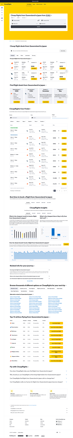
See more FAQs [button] (30, 280)
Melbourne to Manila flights (15, 311)
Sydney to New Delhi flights (34, 309)
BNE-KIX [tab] (33, 202)
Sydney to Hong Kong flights (15, 303)
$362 (48, 15)
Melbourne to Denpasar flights (15, 298)
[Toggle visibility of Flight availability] (54, 238)
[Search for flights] (1, 8)
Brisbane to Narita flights (52, 306)
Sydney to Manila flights (33, 306)
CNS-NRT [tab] (28, 202)
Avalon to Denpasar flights (15, 304)
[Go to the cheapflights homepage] (8, 4)
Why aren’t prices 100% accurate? (17, 412)
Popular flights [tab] (59, 288)
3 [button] (59, 190)
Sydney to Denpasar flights (15, 296)
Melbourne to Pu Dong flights (34, 311)
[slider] (68, 118)
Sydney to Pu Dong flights (15, 309)
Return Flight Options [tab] (15, 291)
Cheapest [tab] (12, 55)
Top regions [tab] (31, 291)
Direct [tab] (22, 55)
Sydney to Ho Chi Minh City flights (35, 301)
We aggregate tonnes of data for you (17, 410)
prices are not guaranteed (32, 405)
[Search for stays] (1, 10)
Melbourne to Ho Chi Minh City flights (55, 303)
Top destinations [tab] (24, 291)
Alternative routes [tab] (14, 288)
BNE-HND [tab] (43, 202)
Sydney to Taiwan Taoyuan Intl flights (55, 309)
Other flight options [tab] (51, 288)
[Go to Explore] (1, 15)
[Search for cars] (1, 12)
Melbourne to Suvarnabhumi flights (35, 298)
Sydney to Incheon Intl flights (53, 304)
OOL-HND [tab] (49, 202)
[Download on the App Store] (59, 424)
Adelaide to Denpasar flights (53, 312)
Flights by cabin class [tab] (41, 288)
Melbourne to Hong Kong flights (16, 312)
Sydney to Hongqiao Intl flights (54, 301)
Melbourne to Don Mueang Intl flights (55, 311)
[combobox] (13, 17)
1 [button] (54, 190)
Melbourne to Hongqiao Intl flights (35, 304)
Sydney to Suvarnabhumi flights (35, 296)
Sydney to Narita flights (14, 301)
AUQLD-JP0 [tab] (28, 213)
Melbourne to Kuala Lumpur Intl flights (55, 298)
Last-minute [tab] (27, 55)
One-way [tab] (33, 55)
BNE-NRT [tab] (38, 202)
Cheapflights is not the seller (16, 408)
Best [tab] (17, 55)
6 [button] (64, 190)
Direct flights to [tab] (32, 288)
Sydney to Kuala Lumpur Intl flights (35, 303)
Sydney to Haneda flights (53, 296)
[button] (71, 1)
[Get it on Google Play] (59, 422)
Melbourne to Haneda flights (15, 306)
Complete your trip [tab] (23, 288)
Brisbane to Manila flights (33, 312)
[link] (16, 102)
